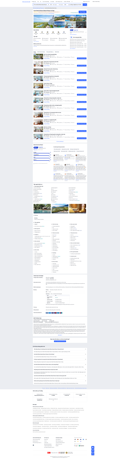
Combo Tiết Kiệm (67, 1)
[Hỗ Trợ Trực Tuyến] (92, 453)
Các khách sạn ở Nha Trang (74, 424)
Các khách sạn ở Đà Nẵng (56, 424)
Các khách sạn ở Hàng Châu (37, 428)
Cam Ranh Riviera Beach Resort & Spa (44, 10)
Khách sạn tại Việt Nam (53, 388)
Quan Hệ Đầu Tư (58, 439)
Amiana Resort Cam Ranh (79, 408)
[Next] (86, 208)
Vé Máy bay (34, 1)
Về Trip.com (46, 439)
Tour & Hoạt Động (46, 1)
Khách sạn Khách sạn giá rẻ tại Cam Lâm (39, 431)
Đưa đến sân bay (37, 196)
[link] (86, 1)
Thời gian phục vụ (37, 232)
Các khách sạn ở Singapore (63, 428)
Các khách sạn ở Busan (53, 426)
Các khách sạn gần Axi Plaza (37, 413)
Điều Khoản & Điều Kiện (47, 444)
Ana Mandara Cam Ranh (36, 408)
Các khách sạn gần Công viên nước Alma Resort (49, 413)
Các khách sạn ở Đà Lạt (45, 426)
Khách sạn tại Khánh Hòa (62, 388)
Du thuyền (52, 1)
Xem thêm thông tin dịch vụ (37, 442)
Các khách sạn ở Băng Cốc (37, 426)
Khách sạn (47, 388)
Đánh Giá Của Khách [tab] (41, 51)
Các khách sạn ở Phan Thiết (46, 428)
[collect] (92, 447)
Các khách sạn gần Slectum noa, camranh (61, 417)
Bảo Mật (57, 445)
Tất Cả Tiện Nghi (36, 41)
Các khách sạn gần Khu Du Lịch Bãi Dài (48, 417)
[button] (72, 1)
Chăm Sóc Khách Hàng (36, 439)
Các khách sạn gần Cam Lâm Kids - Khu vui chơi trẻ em (69, 419)
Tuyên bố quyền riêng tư (48, 445)
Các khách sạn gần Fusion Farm (74, 417)
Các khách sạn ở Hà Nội (47, 424)
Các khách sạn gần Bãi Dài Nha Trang (38, 419)
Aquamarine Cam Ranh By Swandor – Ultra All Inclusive (66, 408)
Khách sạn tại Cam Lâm (70, 388)
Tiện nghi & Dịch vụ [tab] (49, 51)
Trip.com (43, 388)
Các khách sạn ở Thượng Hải (65, 424)
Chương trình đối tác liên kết (60, 442)
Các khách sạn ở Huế (55, 428)
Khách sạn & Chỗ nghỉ (26, 1)
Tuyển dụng (46, 442)
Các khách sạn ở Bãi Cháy (72, 428)
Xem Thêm (35, 46)
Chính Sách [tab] (57, 51)
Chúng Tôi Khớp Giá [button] (75, 12)
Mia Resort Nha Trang (54, 408)
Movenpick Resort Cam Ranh (45, 408)
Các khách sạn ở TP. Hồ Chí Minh (38, 424)
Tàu (38, 1)
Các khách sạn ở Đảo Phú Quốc (72, 426)
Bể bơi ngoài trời (54, 187)
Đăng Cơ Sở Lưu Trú (59, 444)
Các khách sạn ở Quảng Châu (62, 426)
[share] (92, 450)
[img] (44, 21)
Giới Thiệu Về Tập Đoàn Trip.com (49, 447)
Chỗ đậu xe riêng (37, 238)
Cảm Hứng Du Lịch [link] (59, 1)
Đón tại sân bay (37, 193)
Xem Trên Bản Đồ (72, 48)
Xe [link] (40, 1)
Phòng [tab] (35, 51)
